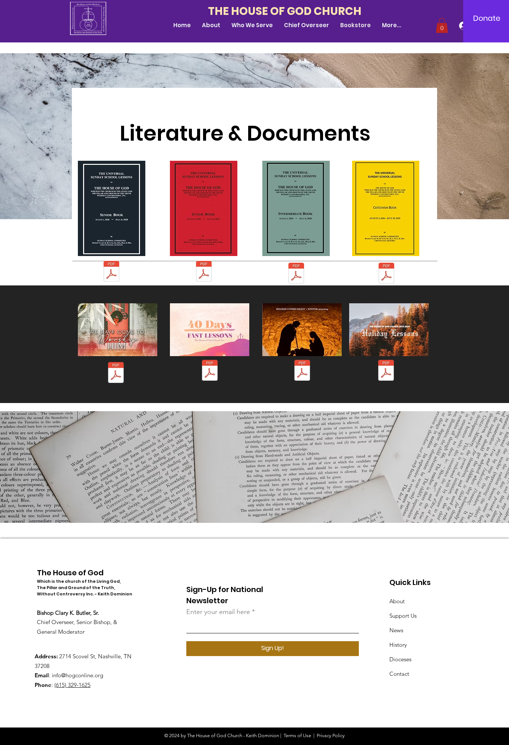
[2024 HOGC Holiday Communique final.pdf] (115, 373)
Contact (399, 673)
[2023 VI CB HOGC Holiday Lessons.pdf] (302, 371)
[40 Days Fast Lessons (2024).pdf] (209, 371)
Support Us (403, 615)
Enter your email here (218, 611)
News (396, 630)
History (398, 644)
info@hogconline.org (77, 675)
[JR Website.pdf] (204, 272)
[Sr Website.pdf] (111, 272)
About (397, 601)
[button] (442, 25)
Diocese (399, 659)
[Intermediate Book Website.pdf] (296, 274)
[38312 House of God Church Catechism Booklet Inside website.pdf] (386, 274)
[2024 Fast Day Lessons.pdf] (386, 371)
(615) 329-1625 (72, 684)
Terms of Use (297, 735)
